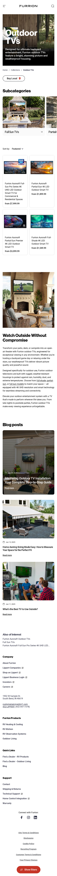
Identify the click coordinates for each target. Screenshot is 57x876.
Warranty (7, 803)
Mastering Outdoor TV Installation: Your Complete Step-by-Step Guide (28, 480)
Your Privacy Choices (28, 860)
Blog (5, 766)
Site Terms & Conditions (28, 833)
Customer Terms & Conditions (28, 855)
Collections (15, 70)
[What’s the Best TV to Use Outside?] (28, 581)
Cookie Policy (28, 844)
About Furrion (9, 663)
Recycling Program (28, 849)
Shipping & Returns (12, 789)
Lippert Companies (12, 668)
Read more (9, 488)
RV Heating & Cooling (13, 724)
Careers (6, 687)
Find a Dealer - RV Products (16, 756)
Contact (6, 784)
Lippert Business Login (13, 677)
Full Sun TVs (9, 642)
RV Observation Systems (14, 734)
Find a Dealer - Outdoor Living (17, 761)
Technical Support (11, 794)
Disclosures (28, 838)
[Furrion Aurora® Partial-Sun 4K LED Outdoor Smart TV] (41, 167)
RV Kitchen (8, 729)
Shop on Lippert (10, 672)
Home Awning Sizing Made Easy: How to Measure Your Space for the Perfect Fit (28, 548)
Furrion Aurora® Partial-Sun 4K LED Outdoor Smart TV (40, 186)
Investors (7, 682)
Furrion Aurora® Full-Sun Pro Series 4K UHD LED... (26, 645)
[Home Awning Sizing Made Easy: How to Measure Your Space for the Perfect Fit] (28, 519)
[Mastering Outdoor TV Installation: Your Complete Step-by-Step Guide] (28, 462)
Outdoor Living (10, 738)
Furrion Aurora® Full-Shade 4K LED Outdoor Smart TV (41, 240)
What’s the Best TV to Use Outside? (20, 609)
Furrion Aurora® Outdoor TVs (16, 639)
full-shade (41, 380)
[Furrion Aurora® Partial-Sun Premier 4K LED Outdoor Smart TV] (15, 221)
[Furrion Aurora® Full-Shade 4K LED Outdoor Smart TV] (41, 221)
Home (5, 70)
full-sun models (16, 384)
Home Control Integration (15, 798)
